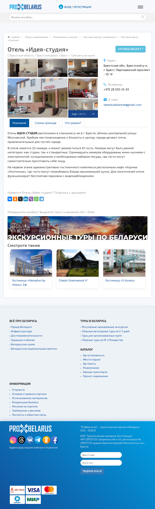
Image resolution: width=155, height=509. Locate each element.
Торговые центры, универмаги (99, 37)
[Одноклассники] (15, 199)
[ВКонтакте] (10, 199)
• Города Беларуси (20, 326)
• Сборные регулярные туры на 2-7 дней (104, 331)
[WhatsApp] (36, 199)
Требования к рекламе (26, 410)
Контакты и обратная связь (29, 414)
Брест (64, 55)
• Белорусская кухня (22, 344)
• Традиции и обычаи (22, 339)
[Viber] (31, 199)
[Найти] (142, 16)
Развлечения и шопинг (65, 37)
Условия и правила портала (29, 393)
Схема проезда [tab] (45, 123)
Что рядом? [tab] (73, 123)
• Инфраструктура (20, 331)
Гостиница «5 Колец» (86, 280)
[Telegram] (41, 199)
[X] (20, 199)
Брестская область (22, 55)
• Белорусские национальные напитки (33, 348)
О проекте (18, 389)
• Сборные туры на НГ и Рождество (101, 339)
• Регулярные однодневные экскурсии (104, 326)
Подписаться (92, 471)
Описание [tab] (19, 123)
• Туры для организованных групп (101, 335)
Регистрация (82, 7)
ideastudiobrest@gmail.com (123, 104)
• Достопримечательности (25, 335)
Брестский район (47, 55)
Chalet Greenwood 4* (39, 280)
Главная (15, 37)
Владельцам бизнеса (25, 402)
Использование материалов (29, 398)
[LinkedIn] (25, 199)
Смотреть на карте (83, 55)
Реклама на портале (25, 406)
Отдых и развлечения (36, 37)
